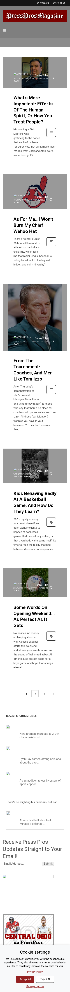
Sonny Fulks (41, 75)
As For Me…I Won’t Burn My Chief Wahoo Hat (33, 225)
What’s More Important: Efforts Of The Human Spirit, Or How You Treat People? (33, 110)
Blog (16, 81)
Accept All (25, 979)
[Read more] (51, 136)
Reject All (45, 979)
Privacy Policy (35, 971)
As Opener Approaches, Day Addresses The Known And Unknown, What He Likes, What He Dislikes (38, 751)
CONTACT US (59, 3)
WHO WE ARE (43, 3)
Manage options (35, 986)
